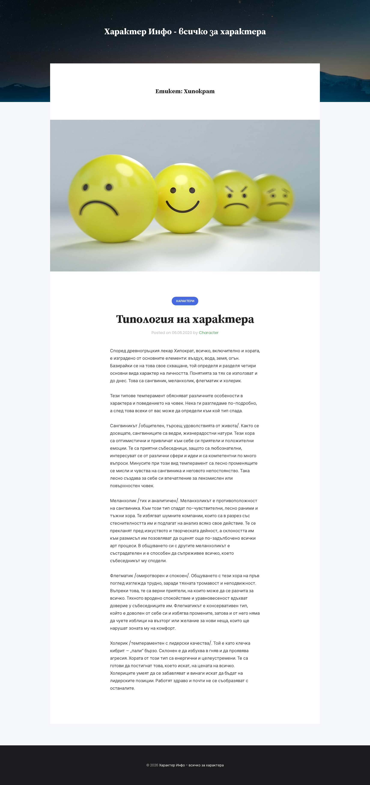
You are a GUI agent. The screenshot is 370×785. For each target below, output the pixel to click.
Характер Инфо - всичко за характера (185, 31)
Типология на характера (185, 319)
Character (209, 332)
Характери (185, 301)
